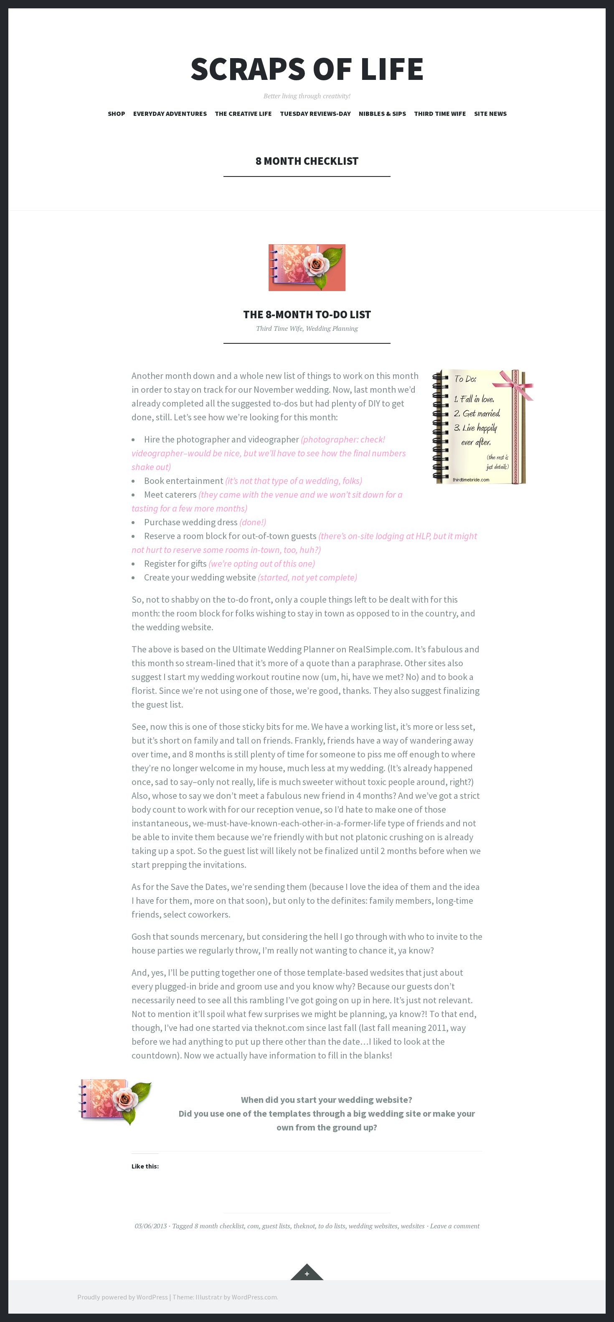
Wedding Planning (332, 328)
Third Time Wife (440, 113)
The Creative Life (243, 113)
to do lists (331, 1225)
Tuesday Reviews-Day (315, 113)
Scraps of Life (307, 68)
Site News (490, 113)
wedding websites (373, 1225)
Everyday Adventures (170, 113)
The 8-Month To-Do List (307, 314)
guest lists (276, 1225)
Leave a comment (455, 1225)
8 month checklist (219, 1225)
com (253, 1225)
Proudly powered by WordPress (122, 1297)
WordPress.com (254, 1297)
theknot (304, 1225)
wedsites (413, 1225)
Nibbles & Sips (382, 113)
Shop (116, 113)
